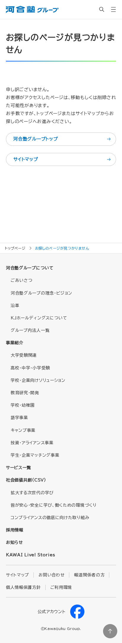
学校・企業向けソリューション (38, 380)
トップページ (15, 248)
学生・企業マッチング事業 (35, 455)
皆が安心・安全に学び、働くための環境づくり (54, 505)
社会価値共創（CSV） (26, 480)
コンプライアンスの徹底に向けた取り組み (50, 518)
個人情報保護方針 (23, 587)
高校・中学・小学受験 (30, 368)
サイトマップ (25, 159)
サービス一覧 (18, 468)
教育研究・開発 (25, 393)
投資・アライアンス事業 (32, 443)
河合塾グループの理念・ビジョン (41, 293)
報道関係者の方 (89, 575)
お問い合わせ (51, 575)
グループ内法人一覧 (30, 330)
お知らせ (14, 542)
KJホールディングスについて (39, 318)
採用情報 (14, 530)
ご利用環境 (61, 587)
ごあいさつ (22, 280)
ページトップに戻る (110, 631)
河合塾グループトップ (35, 139)
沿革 (15, 305)
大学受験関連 (24, 355)
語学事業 (19, 418)
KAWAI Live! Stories (30, 555)
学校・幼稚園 (23, 405)
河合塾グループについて (30, 268)
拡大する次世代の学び (32, 493)
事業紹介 (14, 343)
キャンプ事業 (23, 430)
